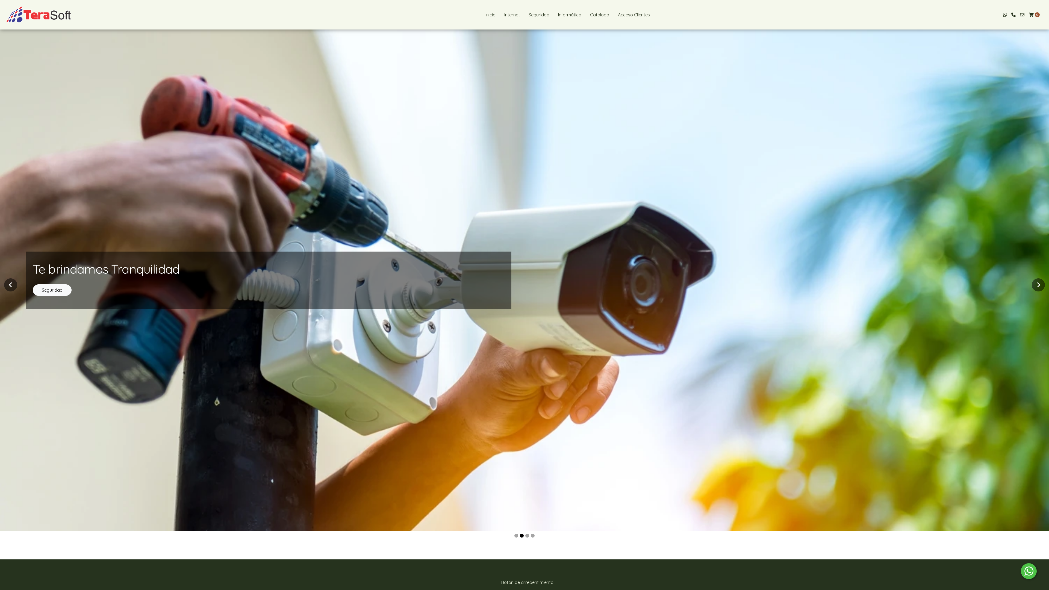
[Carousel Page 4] (533, 536)
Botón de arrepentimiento (527, 582)
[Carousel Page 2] (522, 536)
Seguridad (539, 14)
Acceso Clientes (634, 14)
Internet (512, 14)
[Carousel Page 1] (516, 536)
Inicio (490, 14)
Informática (569, 14)
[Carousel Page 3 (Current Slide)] (527, 536)
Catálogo (599, 14)
